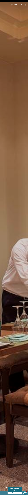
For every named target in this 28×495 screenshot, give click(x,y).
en (21, 6)
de (21, 4)
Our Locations (24, 1)
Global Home (6, 1)
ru (21, 8)
